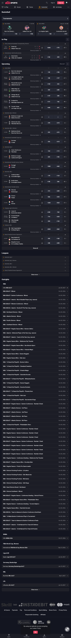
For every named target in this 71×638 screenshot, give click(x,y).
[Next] (67, 28)
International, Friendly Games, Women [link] (14, 162)
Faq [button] (21, 610)
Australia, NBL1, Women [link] (10, 128)
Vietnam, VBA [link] (8, 225)
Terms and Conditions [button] (30, 610)
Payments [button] (15, 610)
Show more (34, 274)
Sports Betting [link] (43, 610)
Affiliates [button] (43, 614)
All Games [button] (7, 610)
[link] (11, 3)
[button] (35, 43)
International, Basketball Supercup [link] (13, 137)
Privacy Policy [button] (63, 610)
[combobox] (67, 3)
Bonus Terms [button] (53, 610)
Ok (35, 632)
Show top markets (34, 50)
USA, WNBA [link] (7, 68)
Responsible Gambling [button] (31, 614)
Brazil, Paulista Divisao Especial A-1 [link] (13, 234)
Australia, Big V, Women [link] (10, 113)
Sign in (53, 2)
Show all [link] (62, 64)
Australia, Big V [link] (8, 147)
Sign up (61, 2)
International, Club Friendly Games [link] (13, 53)
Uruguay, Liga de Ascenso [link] (11, 208)
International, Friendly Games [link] (12, 187)
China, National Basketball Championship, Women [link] (17, 43)
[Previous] (3, 28)
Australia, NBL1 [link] (8, 171)
